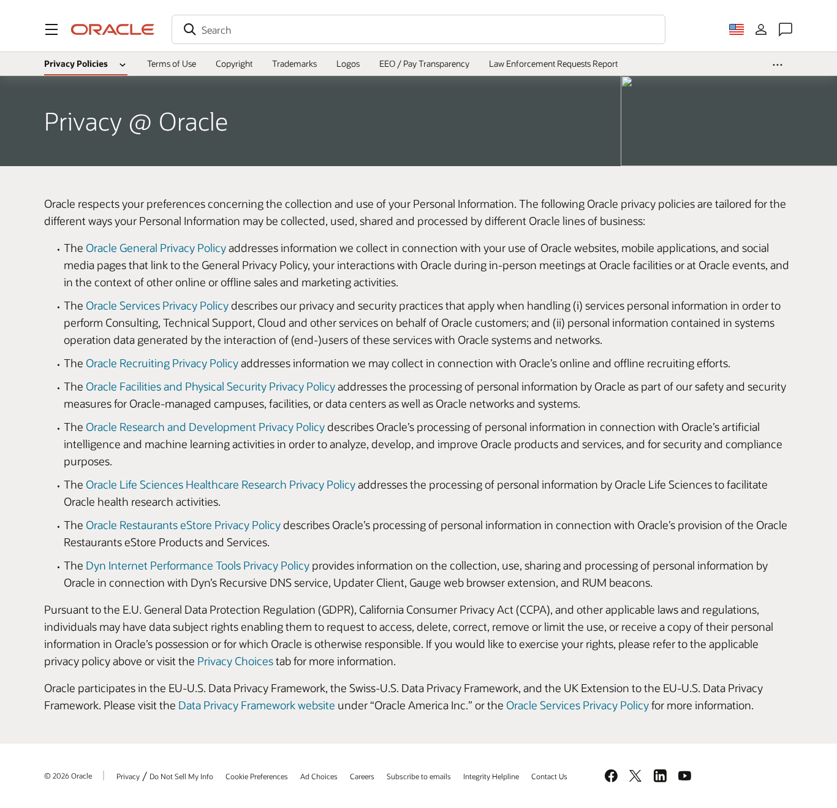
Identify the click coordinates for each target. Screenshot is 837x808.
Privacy (128, 776)
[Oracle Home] (113, 29)
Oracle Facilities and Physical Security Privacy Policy (210, 386)
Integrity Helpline (491, 776)
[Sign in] (761, 29)
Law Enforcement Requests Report (553, 63)
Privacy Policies (76, 63)
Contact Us (549, 776)
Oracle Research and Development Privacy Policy (205, 426)
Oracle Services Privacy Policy (157, 305)
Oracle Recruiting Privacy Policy (162, 363)
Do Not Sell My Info (181, 776)
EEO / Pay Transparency (424, 63)
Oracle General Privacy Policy (156, 247)
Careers (362, 776)
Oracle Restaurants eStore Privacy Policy (183, 524)
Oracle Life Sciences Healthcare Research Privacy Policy (220, 484)
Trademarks (294, 63)
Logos (348, 63)
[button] (51, 29)
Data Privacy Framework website (256, 705)
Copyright (234, 63)
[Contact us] (785, 29)
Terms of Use (171, 63)
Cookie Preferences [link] (256, 776)
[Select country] (736, 29)
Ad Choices (319, 776)
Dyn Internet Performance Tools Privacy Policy (197, 565)
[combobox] (418, 29)
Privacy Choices (235, 661)
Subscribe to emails (419, 776)
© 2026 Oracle (68, 775)
